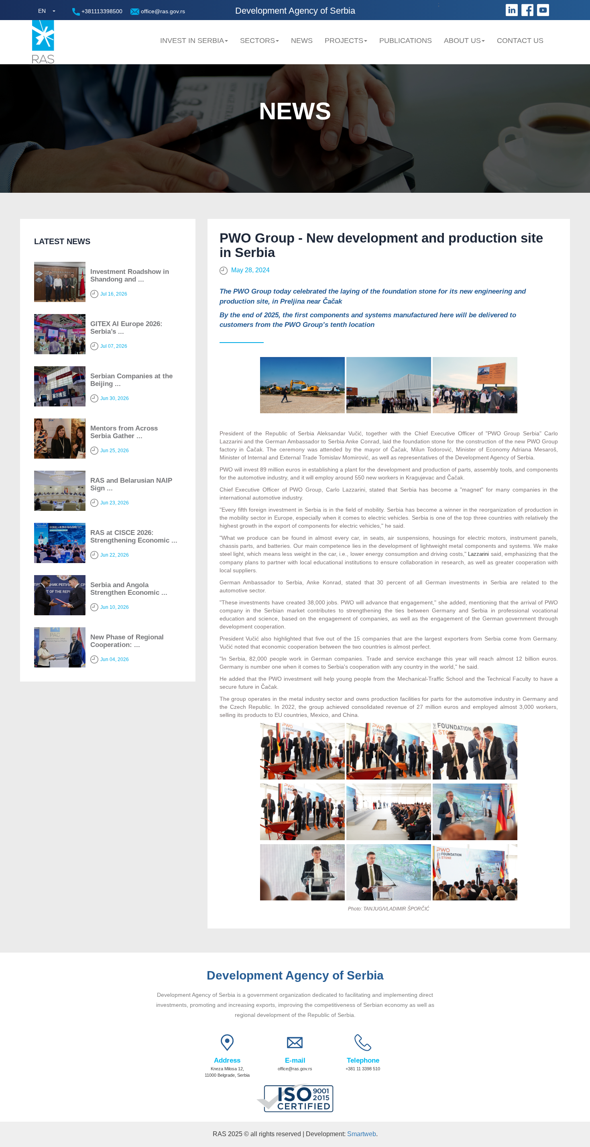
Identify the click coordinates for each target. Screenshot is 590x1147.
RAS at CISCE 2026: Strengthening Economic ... (133, 536)
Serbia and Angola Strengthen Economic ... (128, 588)
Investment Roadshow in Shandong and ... (129, 275)
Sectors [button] (257, 41)
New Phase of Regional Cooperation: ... (127, 641)
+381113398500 (101, 11)
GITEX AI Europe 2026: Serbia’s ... (126, 327)
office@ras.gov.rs (162, 11)
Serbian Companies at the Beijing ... (131, 380)
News (302, 41)
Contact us (520, 41)
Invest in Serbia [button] (192, 41)
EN (42, 11)
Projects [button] (344, 41)
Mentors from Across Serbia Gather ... (124, 432)
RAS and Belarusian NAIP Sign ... (131, 484)
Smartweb (361, 1134)
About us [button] (462, 41)
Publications (405, 41)
